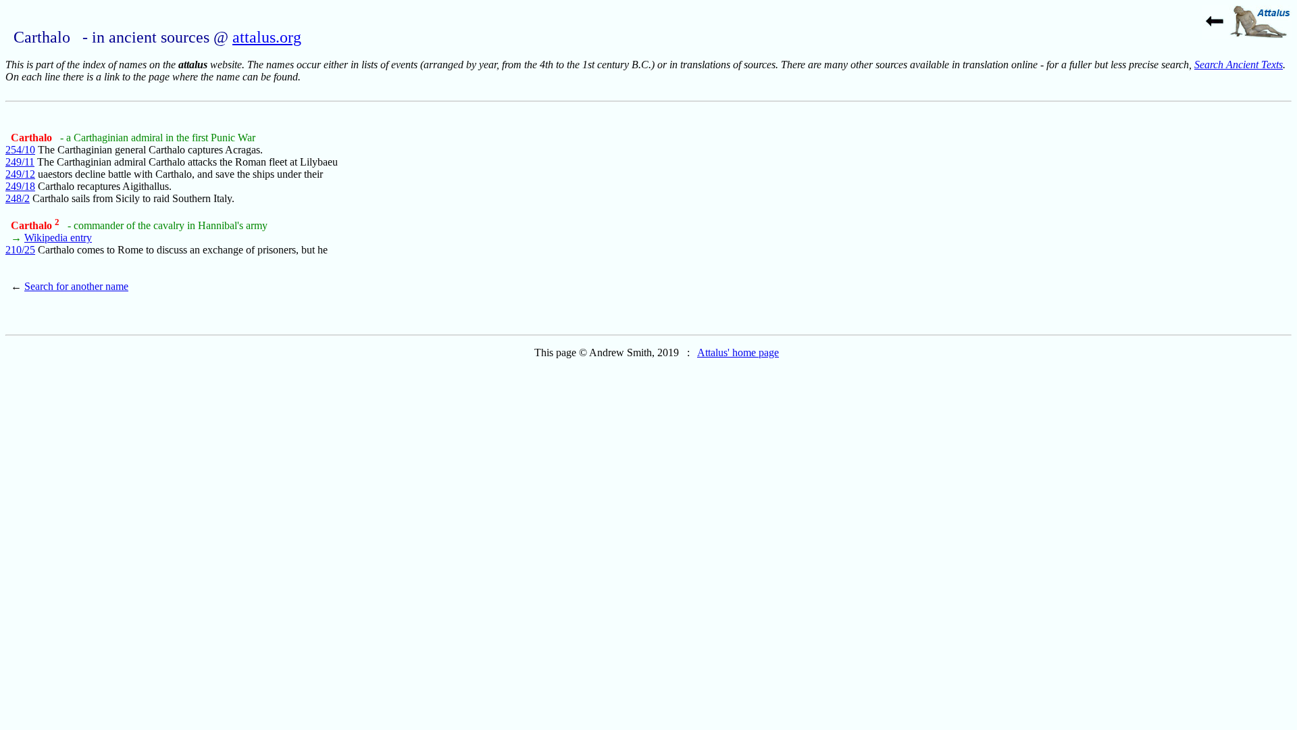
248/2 (17, 198)
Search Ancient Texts (1238, 64)
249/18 (20, 186)
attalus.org (266, 37)
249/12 (20, 174)
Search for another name (76, 286)
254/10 (20, 149)
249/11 (19, 162)
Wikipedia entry (58, 237)
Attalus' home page (738, 352)
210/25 (20, 250)
